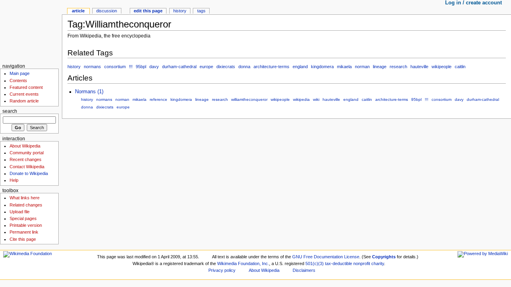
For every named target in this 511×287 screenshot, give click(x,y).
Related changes (26, 204)
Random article (24, 100)
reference (158, 99)
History (179, 10)
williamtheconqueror (249, 99)
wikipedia (301, 99)
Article (78, 10)
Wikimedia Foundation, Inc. (243, 263)
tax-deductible (338, 263)
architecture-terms (271, 66)
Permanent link (24, 232)
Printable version (26, 225)
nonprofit (361, 263)
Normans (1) (89, 91)
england (300, 66)
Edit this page (148, 10)
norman (362, 66)
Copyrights (384, 256)
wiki (316, 99)
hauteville (419, 66)
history (74, 66)
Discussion (106, 10)
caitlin (460, 66)
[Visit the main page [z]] (31, 31)
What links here (25, 197)
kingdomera (322, 66)
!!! (131, 66)
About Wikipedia (25, 146)
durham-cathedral (179, 66)
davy (154, 66)
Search (9, 111)
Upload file (20, 211)
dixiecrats (225, 66)
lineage (379, 66)
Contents (18, 80)
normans (92, 66)
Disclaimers (304, 270)
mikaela (344, 66)
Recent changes (26, 159)
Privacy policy (222, 270)
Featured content (26, 87)
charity (377, 263)
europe (206, 66)
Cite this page (23, 239)
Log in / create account (473, 3)
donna (244, 66)
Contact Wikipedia (27, 166)
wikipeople (442, 66)
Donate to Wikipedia (29, 173)
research (398, 66)
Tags (201, 10)
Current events (24, 94)
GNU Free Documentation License (325, 256)
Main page (20, 73)
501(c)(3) (314, 263)
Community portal (27, 152)
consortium (115, 66)
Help (14, 180)
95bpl (141, 66)
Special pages (23, 218)
